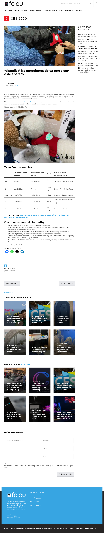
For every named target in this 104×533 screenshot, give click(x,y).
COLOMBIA (8, 10)
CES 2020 (19, 18)
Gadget (13, 270)
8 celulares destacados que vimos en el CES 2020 (14, 416)
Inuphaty (7, 272)
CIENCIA (16, 10)
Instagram (37, 505)
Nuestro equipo (90, 528)
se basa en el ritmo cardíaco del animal (27, 102)
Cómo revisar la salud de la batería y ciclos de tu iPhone (88, 64)
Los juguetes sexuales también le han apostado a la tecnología (15, 320)
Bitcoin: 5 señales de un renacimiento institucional (87, 36)
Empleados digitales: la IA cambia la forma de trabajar (87, 47)
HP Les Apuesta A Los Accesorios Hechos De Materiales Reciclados (36, 216)
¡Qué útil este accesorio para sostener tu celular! (63, 320)
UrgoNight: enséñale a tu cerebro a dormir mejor (14, 349)
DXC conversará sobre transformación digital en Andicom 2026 (87, 70)
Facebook (37, 498)
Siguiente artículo (67, 283)
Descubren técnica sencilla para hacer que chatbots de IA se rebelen (89, 58)
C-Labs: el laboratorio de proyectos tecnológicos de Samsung (39, 386)
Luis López (10, 84)
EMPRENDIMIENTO (51, 10)
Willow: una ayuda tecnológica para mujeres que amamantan (64, 348)
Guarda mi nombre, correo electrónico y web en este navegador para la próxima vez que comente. (38, 467)
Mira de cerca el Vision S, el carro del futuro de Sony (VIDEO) (14, 387)
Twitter (36, 502)
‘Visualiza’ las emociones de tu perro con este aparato (36, 72)
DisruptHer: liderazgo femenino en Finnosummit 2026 (87, 41)
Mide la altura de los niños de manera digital (39, 350)
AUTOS (61, 10)
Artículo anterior (12, 283)
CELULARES (24, 10)
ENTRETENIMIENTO (36, 10)
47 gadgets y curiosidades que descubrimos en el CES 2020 (39, 320)
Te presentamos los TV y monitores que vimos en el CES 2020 (39, 414)
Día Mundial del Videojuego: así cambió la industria (88, 52)
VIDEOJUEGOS (69, 10)
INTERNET (79, 10)
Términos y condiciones (76, 528)
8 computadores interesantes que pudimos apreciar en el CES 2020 (64, 416)
